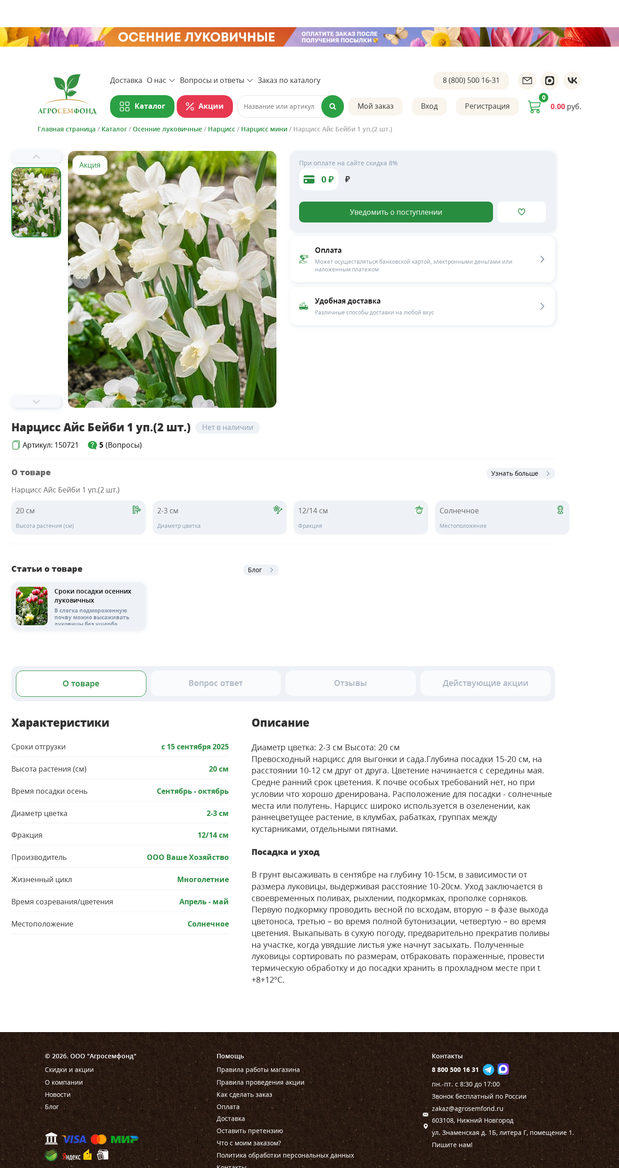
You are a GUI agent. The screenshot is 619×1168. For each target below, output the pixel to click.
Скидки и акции (69, 1069)
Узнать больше (514, 473)
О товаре (81, 683)
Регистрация (487, 106)
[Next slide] (36, 402)
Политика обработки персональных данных (285, 1155)
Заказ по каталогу (289, 80)
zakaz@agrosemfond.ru (467, 1108)
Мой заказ (376, 106)
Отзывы (350, 682)
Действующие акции (485, 682)
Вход (429, 106)
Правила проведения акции (261, 1082)
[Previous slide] (36, 157)
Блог (255, 569)
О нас (156, 80)
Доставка (126, 80)
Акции (211, 106)
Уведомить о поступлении (396, 212)
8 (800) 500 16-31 (471, 80)
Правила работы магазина (258, 1069)
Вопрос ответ (216, 682)
